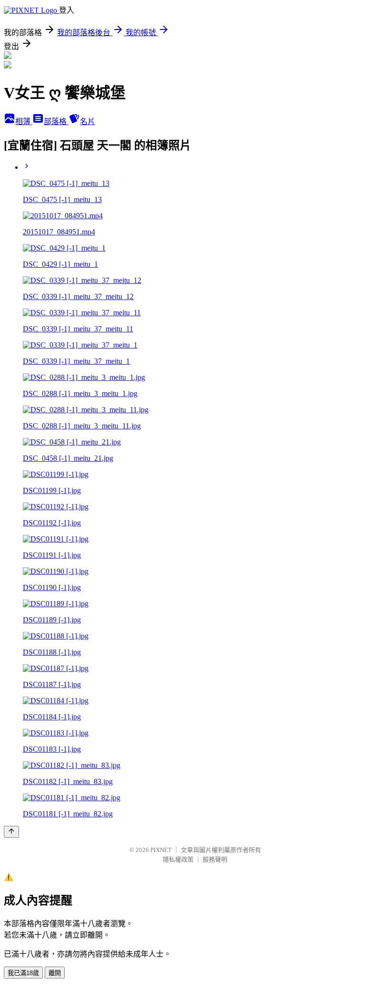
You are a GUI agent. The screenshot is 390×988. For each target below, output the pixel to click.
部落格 (56, 121)
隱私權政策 (178, 859)
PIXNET (161, 849)
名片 (87, 121)
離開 (55, 973)
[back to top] (11, 832)
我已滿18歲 (23, 973)
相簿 (23, 121)
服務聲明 (215, 859)
